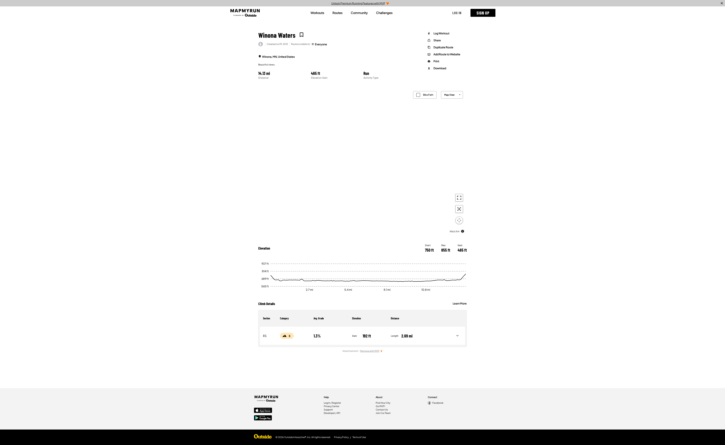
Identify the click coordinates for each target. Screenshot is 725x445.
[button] (456, 13)
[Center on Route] (459, 209)
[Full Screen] (459, 197)
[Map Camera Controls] (459, 220)
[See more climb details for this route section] (457, 335)
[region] (362, 161)
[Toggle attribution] (462, 231)
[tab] (317, 12)
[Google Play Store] (263, 418)
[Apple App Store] (263, 410)
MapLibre (455, 231)
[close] (721, 3)
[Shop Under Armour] (263, 437)
